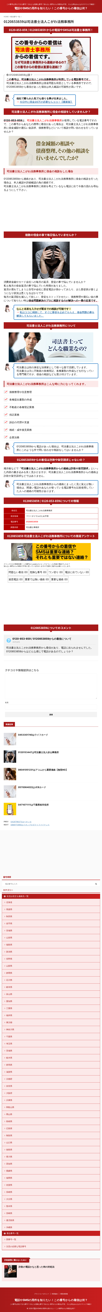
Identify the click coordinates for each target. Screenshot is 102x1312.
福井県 (9, 1015)
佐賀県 (9, 1185)
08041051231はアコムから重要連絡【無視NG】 (43, 769)
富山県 (9, 994)
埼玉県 (9, 1043)
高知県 (9, 1163)
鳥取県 (9, 1135)
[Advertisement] (51, 211)
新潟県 (9, 951)
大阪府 (9, 1093)
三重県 (9, 1008)
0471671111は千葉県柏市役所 (33, 804)
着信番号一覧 (13, 1233)
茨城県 (9, 1050)
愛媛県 (9, 1171)
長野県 (9, 959)
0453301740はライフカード (33, 734)
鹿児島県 (10, 1220)
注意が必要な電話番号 (16, 1246)
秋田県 (9, 916)
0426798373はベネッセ (21, 822)
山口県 (9, 1142)
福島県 (9, 944)
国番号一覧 (11, 1239)
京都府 (9, 1079)
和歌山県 (10, 1107)
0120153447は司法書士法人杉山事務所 (38, 752)
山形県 (9, 937)
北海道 (9, 902)
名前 (6, 702)
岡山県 (9, 1114)
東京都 (9, 1022)
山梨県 (9, 966)
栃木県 (9, 1057)
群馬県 (9, 1065)
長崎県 (9, 1192)
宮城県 (9, 930)
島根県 (9, 1121)
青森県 (9, 909)
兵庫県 (9, 1100)
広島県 (9, 1128)
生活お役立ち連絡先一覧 (17, 896)
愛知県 (9, 1001)
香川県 (9, 1156)
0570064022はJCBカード (32, 787)
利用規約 (55, 1294)
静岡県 (9, 973)
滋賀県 (9, 1072)
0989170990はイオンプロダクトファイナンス (30, 825)
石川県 (9, 980)
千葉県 (9, 1036)
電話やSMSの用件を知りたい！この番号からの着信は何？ (51, 8)
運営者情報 (64, 1294)
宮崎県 (9, 1213)
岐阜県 (9, 987)
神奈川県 (10, 1029)
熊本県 (9, 1206)
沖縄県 (9, 1227)
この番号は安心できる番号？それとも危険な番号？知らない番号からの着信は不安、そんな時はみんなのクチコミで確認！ (51, 1304)
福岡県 (9, 1178)
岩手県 (9, 923)
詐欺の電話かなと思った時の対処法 (36, 1267)
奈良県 (9, 1086)
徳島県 (9, 1149)
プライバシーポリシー (41, 1294)
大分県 (9, 1199)
